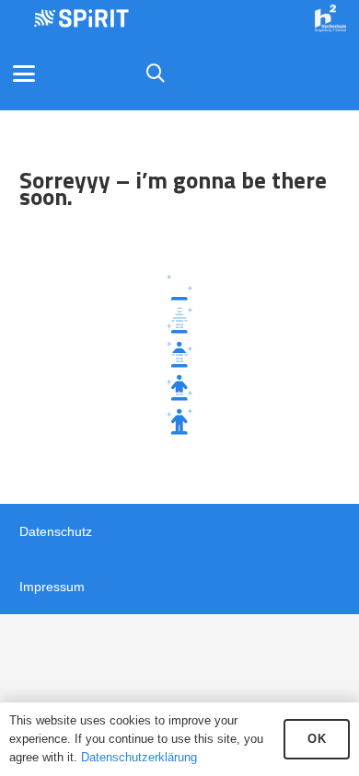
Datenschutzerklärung (139, 757)
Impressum (52, 586)
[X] (333, 73)
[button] (24, 74)
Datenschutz (55, 531)
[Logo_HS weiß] (330, 18)
